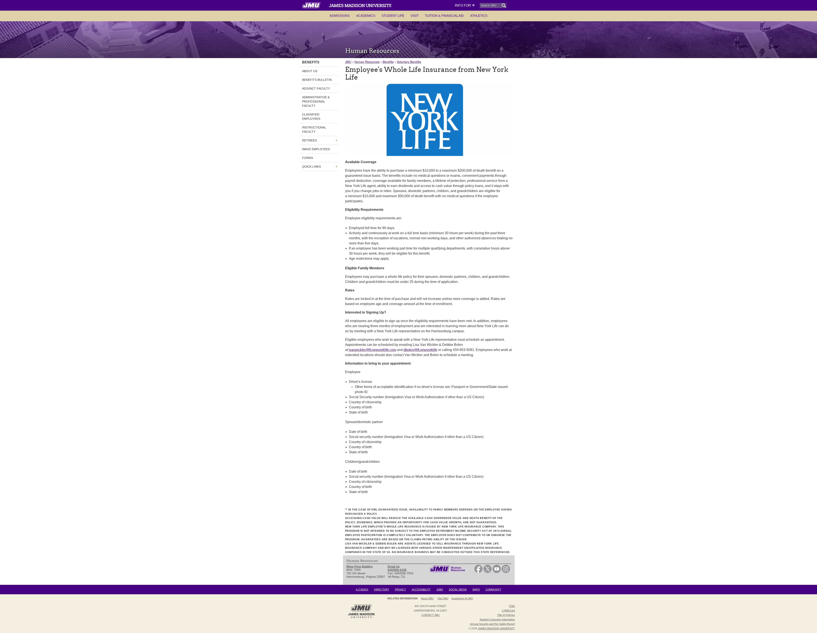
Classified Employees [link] (311, 116)
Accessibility (421, 589)
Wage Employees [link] (316, 149)
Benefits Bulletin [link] (317, 79)
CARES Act (508, 610)
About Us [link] (309, 71)
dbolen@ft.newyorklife (420, 350)
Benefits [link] (310, 62)
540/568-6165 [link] (397, 570)
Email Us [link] (394, 566)
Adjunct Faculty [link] (316, 88)
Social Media (458, 589)
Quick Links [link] (311, 166)
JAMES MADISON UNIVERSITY (496, 628)
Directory (381, 589)
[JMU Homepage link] (361, 617)
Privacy (400, 589)
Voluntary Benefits (409, 62)
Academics (365, 15)
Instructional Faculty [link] (314, 129)
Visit (414, 15)
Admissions (340, 15)
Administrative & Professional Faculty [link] (316, 101)
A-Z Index (362, 589)
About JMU (427, 598)
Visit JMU (442, 598)
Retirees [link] (309, 140)
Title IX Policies (506, 615)
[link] (478, 572)
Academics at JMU (462, 598)
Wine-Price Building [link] (359, 566)
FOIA (512, 606)
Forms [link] (307, 158)
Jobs (439, 589)
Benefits (388, 62)
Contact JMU (430, 615)
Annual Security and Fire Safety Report (492, 624)
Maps (476, 589)
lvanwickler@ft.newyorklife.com (372, 350)
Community (493, 589)
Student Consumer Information (497, 619)
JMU (348, 62)
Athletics (478, 15)
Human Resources (367, 62)
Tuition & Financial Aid (444, 15)
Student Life (393, 15)
